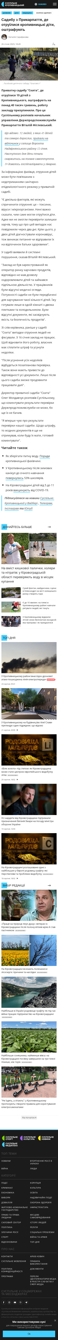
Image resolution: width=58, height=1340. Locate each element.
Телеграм (46, 503)
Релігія (34, 1227)
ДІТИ (16, 13)
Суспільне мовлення (13, 1261)
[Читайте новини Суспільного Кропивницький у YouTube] (15, 1302)
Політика (6, 1227)
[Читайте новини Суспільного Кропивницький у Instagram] (9, 1302)
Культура (35, 1187)
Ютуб (28, 508)
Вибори (5, 1197)
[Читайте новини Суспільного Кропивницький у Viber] (20, 1302)
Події (4, 1182)
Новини (6, 1161)
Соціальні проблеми (42, 1232)
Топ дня (35, 1242)
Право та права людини (10, 1216)
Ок (29, 1334)
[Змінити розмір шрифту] (53, 44)
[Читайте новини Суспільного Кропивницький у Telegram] (26, 1302)
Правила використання (38, 1262)
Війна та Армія (38, 1237)
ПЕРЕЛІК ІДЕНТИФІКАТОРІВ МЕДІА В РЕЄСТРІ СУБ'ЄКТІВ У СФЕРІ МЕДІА (43, 1280)
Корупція (35, 1182)
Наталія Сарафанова (18, 37)
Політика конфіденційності (12, 1270)
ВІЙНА (4, 1168)
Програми (7, 1276)
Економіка (7, 1192)
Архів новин (37, 1256)
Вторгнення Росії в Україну (41, 1162)
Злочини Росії (9, 1232)
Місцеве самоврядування (40, 1216)
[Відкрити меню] (55, 4)
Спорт (4, 1237)
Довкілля (6, 1202)
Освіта (34, 1192)
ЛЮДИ (33, 1168)
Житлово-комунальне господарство (14, 1208)
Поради (45, 456)
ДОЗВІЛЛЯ (6, 13)
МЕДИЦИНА (27, 13)
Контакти (7, 1256)
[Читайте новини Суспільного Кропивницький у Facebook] (3, 1302)
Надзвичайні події (41, 1197)
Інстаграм (12, 508)
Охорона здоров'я (43, 13)
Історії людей (38, 1222)
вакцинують (21, 490)
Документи (37, 1268)
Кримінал (7, 1187)
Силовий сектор (11, 1222)
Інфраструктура (39, 1207)
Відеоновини (9, 1242)
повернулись (15, 478)
